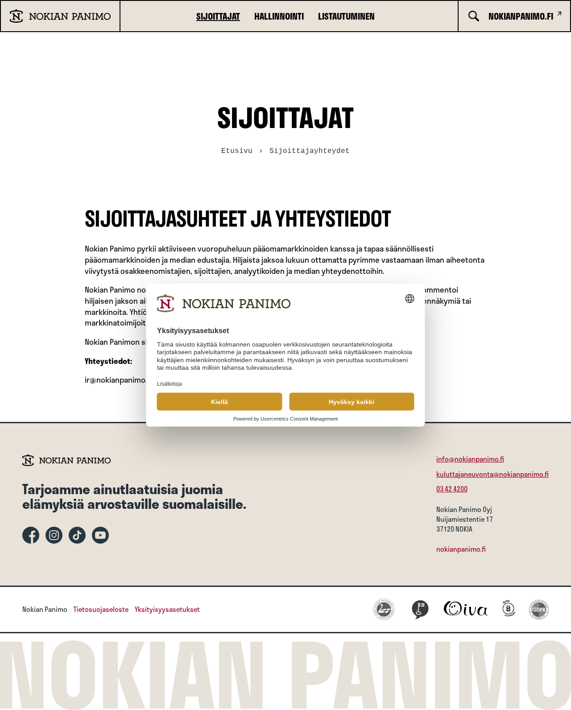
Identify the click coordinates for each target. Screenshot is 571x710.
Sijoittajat (218, 16)
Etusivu (236, 151)
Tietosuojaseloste (101, 610)
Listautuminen (346, 16)
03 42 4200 (452, 488)
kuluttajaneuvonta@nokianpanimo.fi (492, 474)
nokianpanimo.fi (461, 549)
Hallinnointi (279, 16)
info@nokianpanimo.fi (470, 459)
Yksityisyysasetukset (167, 610)
